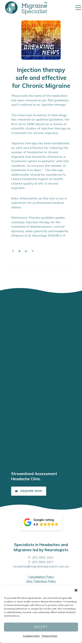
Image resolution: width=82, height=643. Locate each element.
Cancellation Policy (41, 577)
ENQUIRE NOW (31, 491)
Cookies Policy (31, 635)
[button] (76, 590)
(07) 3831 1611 (43, 557)
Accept (41, 627)
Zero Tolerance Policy (41, 581)
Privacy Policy (49, 635)
